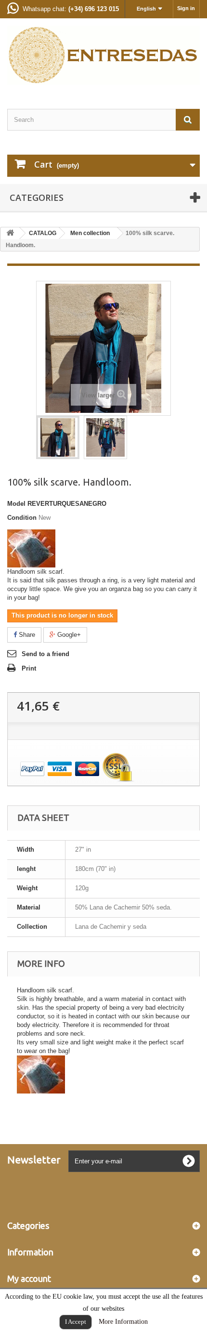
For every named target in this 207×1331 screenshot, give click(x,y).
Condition (22, 517)
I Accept (75, 1321)
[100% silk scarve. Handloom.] (58, 437)
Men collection (90, 233)
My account (29, 1278)
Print (29, 668)
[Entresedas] (103, 55)
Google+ (68, 634)
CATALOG (42, 233)
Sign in (186, 8)
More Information (123, 1321)
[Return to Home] (10, 233)
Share (26, 634)
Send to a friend (45, 654)
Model (16, 503)
